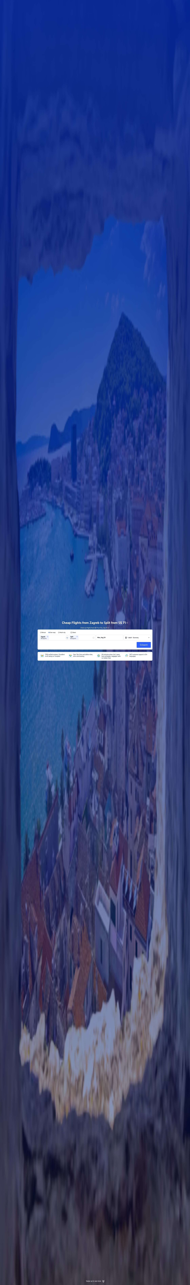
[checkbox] (73, 632)
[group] (53, 637)
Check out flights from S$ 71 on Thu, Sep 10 (94, 628)
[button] (173, 3)
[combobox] (50, 637)
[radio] (43, 632)
